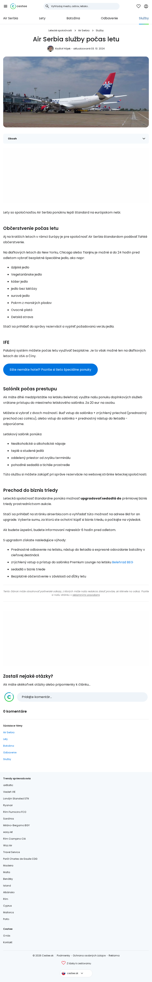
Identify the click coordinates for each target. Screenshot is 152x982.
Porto (6, 919)
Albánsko (8, 892)
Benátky (8, 879)
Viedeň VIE (9, 792)
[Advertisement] (76, 175)
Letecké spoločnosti (60, 30)
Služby (144, 18)
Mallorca (8, 912)
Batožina (73, 18)
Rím (5, 899)
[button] (5, 6)
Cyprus (7, 905)
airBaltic (8, 785)
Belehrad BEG (122, 562)
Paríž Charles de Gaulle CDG (20, 858)
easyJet (8, 832)
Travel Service (11, 852)
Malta (6, 872)
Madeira (8, 865)
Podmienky (63, 955)
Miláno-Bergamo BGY (16, 825)
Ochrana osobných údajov (89, 955)
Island (7, 885)
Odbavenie (109, 18)
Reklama (114, 955)
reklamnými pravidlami (86, 595)
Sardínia (8, 818)
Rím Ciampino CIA (14, 838)
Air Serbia (10, 18)
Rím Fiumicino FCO (14, 812)
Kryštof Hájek (62, 48)
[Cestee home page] (18, 6)
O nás (6, 935)
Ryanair (8, 805)
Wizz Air (7, 845)
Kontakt (7, 942)
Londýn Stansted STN (16, 798)
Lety (42, 18)
